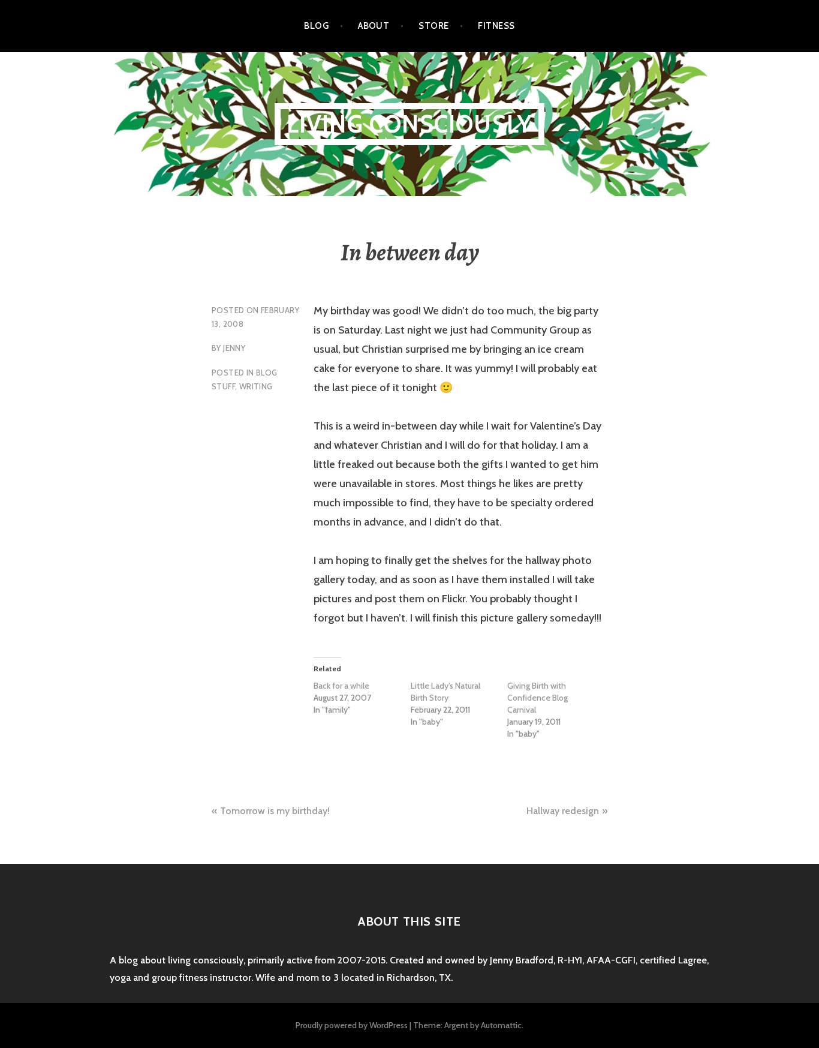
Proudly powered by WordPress (352, 1025)
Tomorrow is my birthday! (275, 810)
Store (433, 25)
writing (256, 386)
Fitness (496, 25)
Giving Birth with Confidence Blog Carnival (537, 697)
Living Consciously (410, 124)
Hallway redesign (562, 810)
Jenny (234, 348)
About (373, 25)
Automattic (501, 1025)
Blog (316, 25)
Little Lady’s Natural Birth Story (445, 691)
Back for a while (341, 685)
